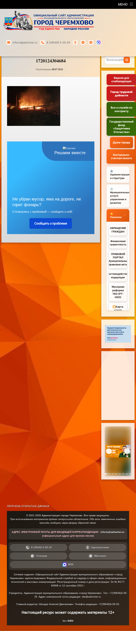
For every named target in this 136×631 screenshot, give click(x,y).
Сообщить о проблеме (50, 223)
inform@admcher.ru (25, 42)
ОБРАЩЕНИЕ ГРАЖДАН (118, 229)
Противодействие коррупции (118, 275)
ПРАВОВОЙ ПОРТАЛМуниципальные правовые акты (118, 259)
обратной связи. (87, 522)
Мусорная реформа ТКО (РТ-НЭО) (118, 292)
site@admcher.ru (91, 596)
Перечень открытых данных (28, 506)
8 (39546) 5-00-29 (58, 42)
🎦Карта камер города (118, 310)
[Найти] (127, 60)
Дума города (121, 142)
